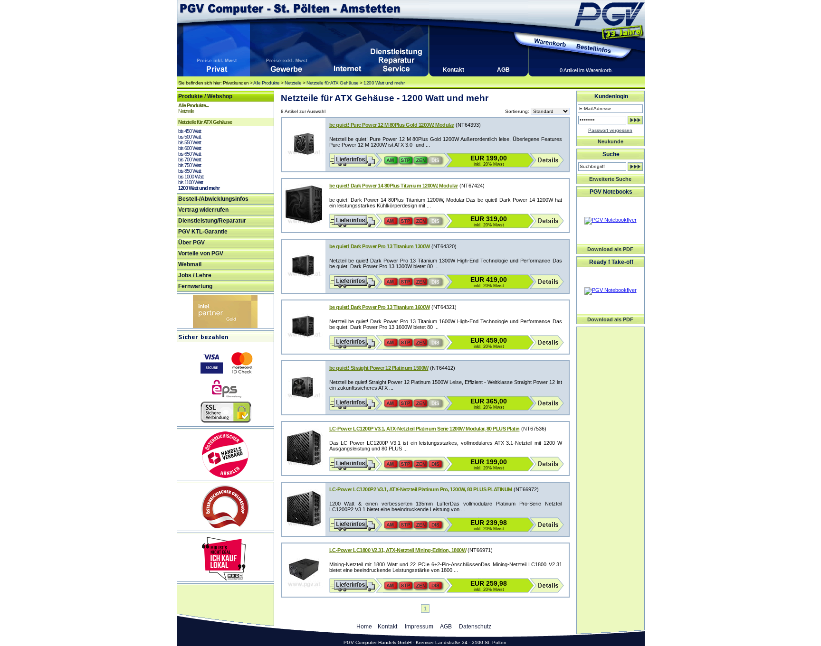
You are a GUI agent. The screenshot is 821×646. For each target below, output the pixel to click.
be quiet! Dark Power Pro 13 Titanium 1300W (379, 246)
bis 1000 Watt (190, 176)
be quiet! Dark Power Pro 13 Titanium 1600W (379, 307)
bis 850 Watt (189, 171)
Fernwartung (195, 286)
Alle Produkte (266, 82)
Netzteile (293, 82)
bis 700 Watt (189, 159)
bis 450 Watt (189, 131)
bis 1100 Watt (190, 182)
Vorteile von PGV (200, 253)
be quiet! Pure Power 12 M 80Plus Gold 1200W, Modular (391, 125)
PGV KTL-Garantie (203, 231)
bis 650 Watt (189, 154)
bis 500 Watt (189, 137)
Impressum (419, 626)
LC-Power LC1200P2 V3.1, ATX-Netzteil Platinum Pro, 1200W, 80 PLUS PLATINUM (420, 489)
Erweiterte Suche (610, 179)
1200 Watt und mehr (383, 82)
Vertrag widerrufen (203, 209)
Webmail (189, 264)
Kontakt (453, 69)
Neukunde (610, 141)
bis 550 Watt (189, 142)
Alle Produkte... (193, 105)
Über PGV (191, 242)
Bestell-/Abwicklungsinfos (213, 199)
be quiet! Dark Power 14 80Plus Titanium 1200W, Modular (393, 185)
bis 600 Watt (189, 148)
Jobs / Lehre (194, 275)
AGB (503, 69)
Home (364, 626)
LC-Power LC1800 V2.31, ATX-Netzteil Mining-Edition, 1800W (398, 550)
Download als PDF (610, 249)
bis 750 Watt (189, 165)
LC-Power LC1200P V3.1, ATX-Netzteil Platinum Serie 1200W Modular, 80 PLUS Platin (424, 428)
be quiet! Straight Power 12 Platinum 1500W (379, 368)
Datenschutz (475, 626)
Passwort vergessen (610, 130)
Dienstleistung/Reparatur (212, 220)
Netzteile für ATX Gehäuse (332, 82)
